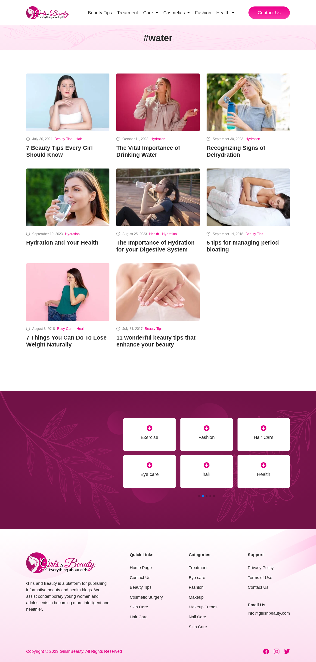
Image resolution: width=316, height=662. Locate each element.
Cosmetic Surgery (146, 597)
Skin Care (139, 607)
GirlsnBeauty (71, 651)
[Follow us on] (266, 651)
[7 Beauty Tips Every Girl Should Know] (67, 102)
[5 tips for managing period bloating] (248, 197)
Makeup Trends (264, 474)
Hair (79, 139)
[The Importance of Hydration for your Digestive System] (158, 197)
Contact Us (269, 12)
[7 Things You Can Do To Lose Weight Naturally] (67, 292)
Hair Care (149, 437)
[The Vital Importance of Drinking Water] (158, 102)
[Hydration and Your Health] (67, 197)
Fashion (196, 587)
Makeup (263, 437)
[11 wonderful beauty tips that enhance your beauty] (158, 292)
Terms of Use (260, 577)
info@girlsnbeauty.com (269, 613)
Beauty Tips (63, 139)
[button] (199, 496)
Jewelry (206, 474)
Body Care (65, 329)
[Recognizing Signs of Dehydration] (248, 102)
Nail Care (197, 617)
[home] (47, 12)
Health (154, 234)
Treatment (198, 567)
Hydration (158, 139)
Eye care (197, 577)
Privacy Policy (261, 567)
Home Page (141, 567)
